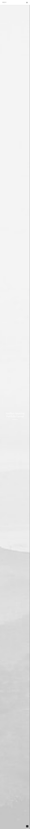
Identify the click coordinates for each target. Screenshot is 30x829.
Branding (15, 419)
